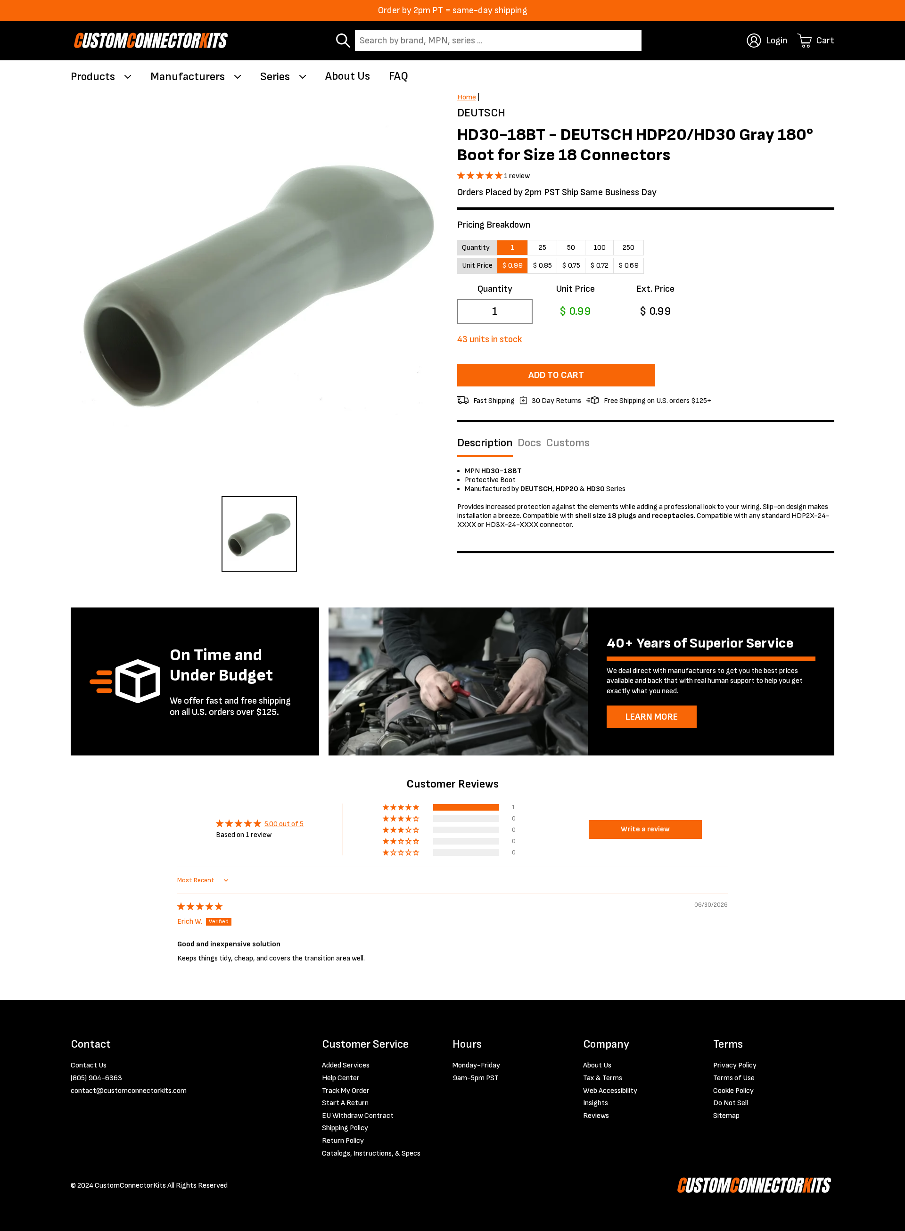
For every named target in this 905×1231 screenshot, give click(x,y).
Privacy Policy (735, 1065)
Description (485, 443)
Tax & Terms (602, 1078)
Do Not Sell (730, 1103)
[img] (199, 907)
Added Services (346, 1065)
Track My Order (346, 1090)
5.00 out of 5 (284, 824)
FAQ (398, 76)
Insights (595, 1103)
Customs (568, 443)
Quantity (494, 289)
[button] (480, 176)
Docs (529, 443)
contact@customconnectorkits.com (129, 1090)
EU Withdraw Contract (358, 1115)
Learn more (651, 716)
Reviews (596, 1115)
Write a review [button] (645, 829)
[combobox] (498, 40)
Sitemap (726, 1115)
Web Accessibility (610, 1090)
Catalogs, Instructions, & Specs (371, 1153)
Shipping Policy (345, 1128)
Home (466, 97)
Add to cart (556, 375)
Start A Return (345, 1103)
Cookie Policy (733, 1090)
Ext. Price (655, 289)
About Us (347, 76)
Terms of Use (734, 1078)
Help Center (341, 1078)
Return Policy (343, 1140)
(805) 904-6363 (96, 1078)
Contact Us (89, 1065)
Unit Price (575, 289)
